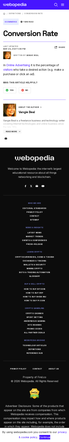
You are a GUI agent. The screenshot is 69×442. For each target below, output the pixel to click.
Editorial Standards (34, 208)
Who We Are (34, 203)
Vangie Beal (32, 55)
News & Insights (34, 227)
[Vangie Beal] (7, 52)
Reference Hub (34, 353)
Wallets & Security (34, 264)
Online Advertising (18, 65)
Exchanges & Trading (34, 261)
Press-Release (34, 244)
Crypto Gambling (34, 308)
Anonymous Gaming (34, 321)
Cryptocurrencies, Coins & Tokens (34, 257)
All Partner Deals (34, 332)
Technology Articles (35, 345)
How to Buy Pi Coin (34, 300)
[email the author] (5, 138)
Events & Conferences (34, 240)
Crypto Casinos (34, 313)
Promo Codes (34, 328)
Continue (44, 437)
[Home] (4, 13)
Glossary (34, 276)
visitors (7, 69)
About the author (29, 107)
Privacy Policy (34, 212)
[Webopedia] (14, 5)
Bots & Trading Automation (34, 272)
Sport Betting (34, 317)
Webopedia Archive (34, 340)
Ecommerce (11, 22)
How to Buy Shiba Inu (34, 296)
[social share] (25, 186)
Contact (34, 216)
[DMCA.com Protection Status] (34, 390)
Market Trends (34, 236)
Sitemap (34, 220)
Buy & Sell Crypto (34, 284)
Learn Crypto (34, 252)
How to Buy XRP (34, 293)
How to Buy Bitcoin (34, 289)
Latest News (34, 232)
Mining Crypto (35, 268)
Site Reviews (34, 325)
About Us (54, 369)
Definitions (15, 13)
